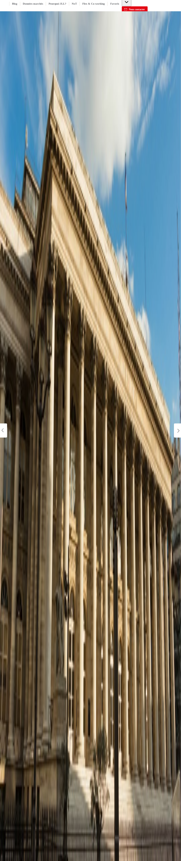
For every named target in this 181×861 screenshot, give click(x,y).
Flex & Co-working (93, 3)
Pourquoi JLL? (57, 3)
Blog (14, 3)
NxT (74, 3)
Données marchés (33, 3)
